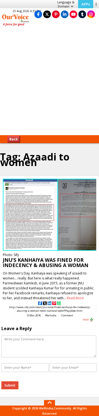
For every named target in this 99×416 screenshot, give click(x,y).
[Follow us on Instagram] (91, 14)
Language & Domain (66, 4)
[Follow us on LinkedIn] (64, 14)
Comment (67, 315)
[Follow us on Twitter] (47, 14)
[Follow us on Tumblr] (82, 14)
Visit (86, 319)
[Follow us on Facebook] (38, 14)
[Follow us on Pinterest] (56, 14)
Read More (75, 298)
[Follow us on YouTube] (73, 14)
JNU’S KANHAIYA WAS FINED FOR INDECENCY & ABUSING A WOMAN (45, 262)
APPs (85, 4)
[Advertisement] (49, 82)
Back (13, 139)
